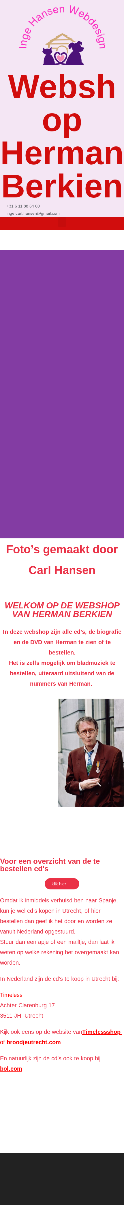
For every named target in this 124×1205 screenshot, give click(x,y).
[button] (62, 222)
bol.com (11, 1069)
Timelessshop (102, 1032)
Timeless (11, 995)
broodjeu (18, 1042)
